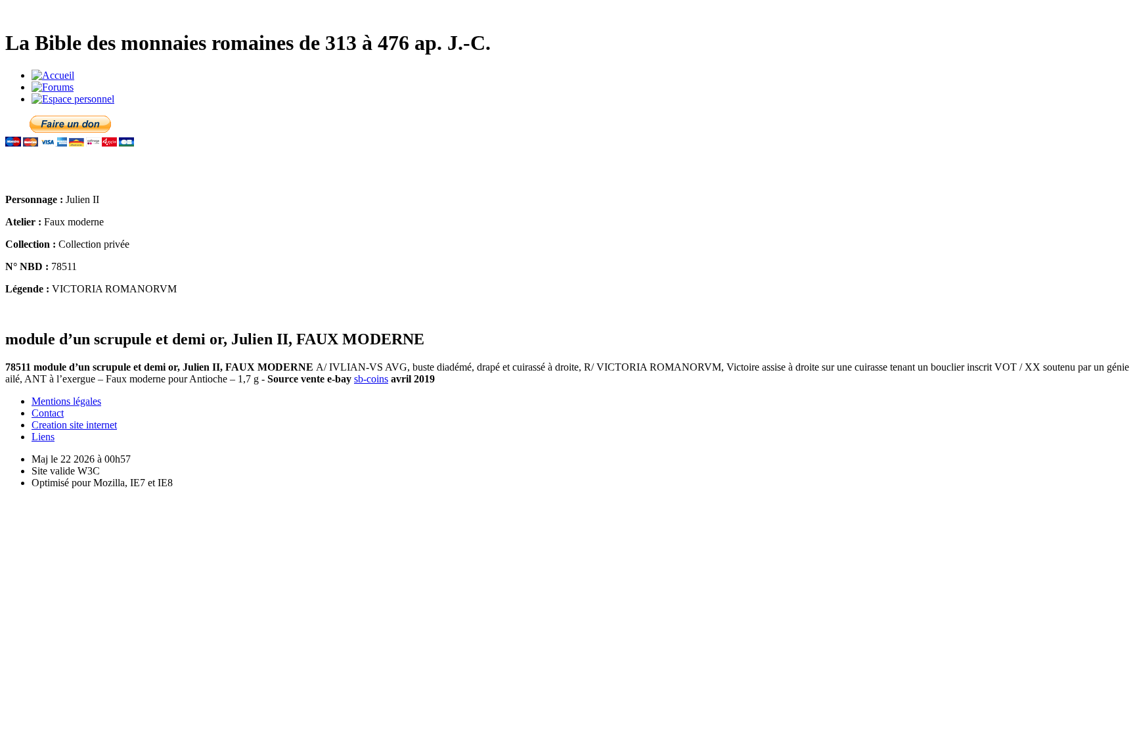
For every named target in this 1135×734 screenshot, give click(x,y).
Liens (43, 436)
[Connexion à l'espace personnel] (73, 98)
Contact (48, 413)
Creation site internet (74, 424)
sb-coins (371, 378)
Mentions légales (66, 401)
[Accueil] (53, 75)
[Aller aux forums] (53, 87)
